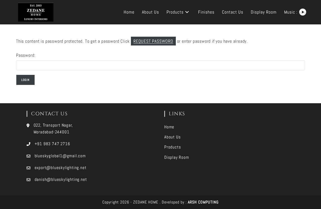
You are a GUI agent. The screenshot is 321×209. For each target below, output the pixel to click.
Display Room (176, 157)
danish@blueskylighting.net (61, 179)
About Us (172, 137)
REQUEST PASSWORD (153, 41)
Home (169, 127)
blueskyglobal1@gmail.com (60, 156)
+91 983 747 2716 (52, 143)
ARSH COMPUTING (203, 202)
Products (172, 147)
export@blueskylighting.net (61, 167)
